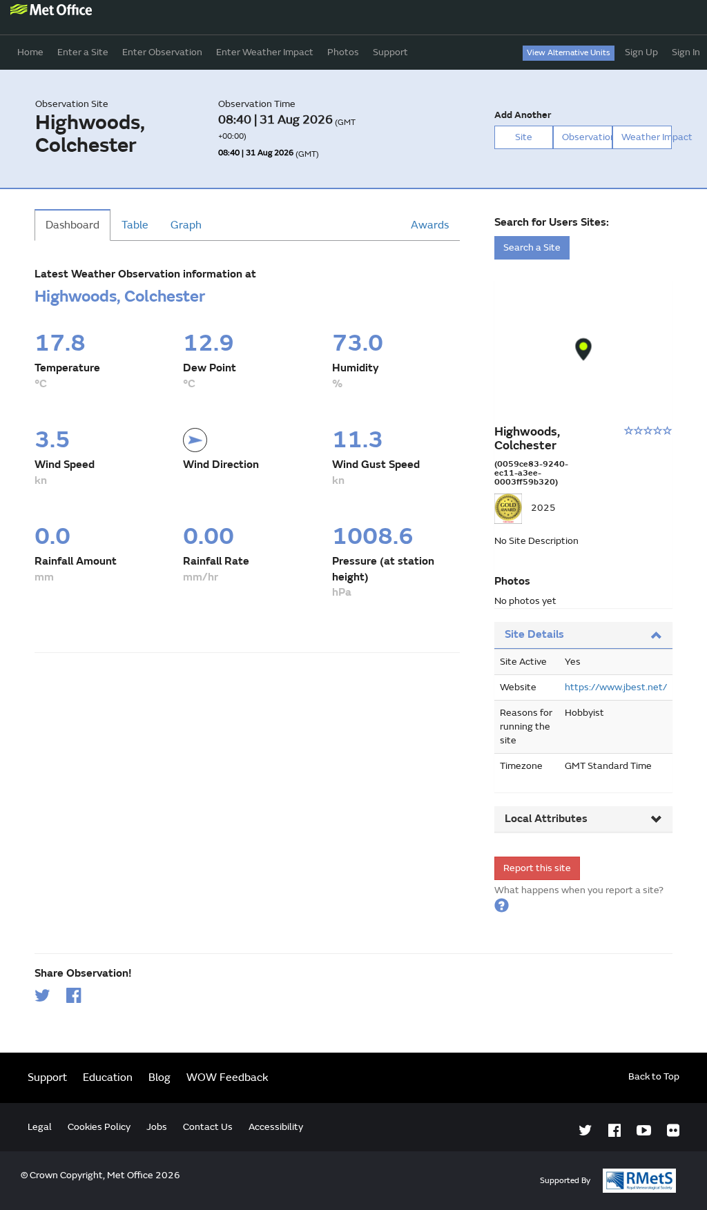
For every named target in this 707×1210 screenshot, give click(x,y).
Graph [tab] (186, 225)
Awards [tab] (430, 225)
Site (523, 137)
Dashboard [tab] (72, 225)
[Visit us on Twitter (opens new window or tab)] (585, 1131)
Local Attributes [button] (546, 819)
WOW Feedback (227, 1077)
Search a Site (532, 247)
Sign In (686, 52)
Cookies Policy (99, 1127)
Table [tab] (135, 225)
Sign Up (641, 52)
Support (390, 52)
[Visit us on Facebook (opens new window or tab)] (614, 1131)
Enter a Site (82, 52)
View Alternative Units (568, 53)
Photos (343, 52)
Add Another (522, 115)
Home (30, 52)
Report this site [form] (537, 868)
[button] (584, 350)
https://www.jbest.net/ (616, 687)
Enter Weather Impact (264, 52)
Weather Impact (646, 137)
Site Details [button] (534, 634)
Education (108, 1077)
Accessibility (276, 1127)
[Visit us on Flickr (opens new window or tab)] (673, 1131)
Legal (40, 1127)
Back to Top (653, 1076)
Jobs (156, 1127)
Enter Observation (162, 52)
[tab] (583, 635)
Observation (587, 137)
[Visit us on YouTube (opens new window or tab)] (644, 1131)
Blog (159, 1077)
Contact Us (208, 1127)
